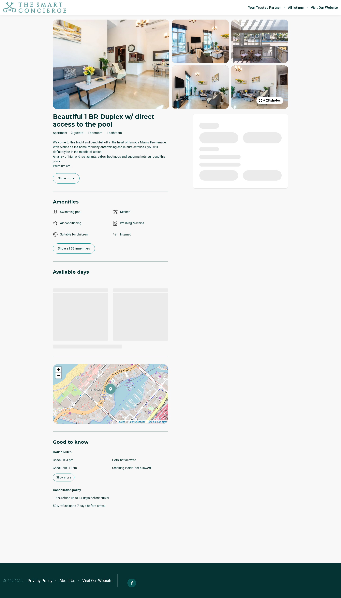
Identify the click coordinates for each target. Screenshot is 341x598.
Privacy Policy (40, 581)
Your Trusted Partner (264, 7)
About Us (67, 581)
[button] (116, 399)
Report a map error (157, 421)
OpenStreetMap (136, 421)
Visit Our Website (324, 7)
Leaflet (121, 421)
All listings (296, 7)
